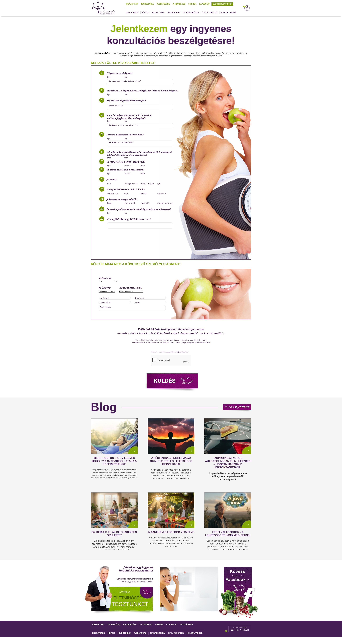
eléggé (144, 193)
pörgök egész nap (165, 203)
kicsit (126, 193)
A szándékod (179, 4)
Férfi (115, 281)
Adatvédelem (186, 625)
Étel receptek (209, 12)
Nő (101, 281)
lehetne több (129, 203)
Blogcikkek (158, 12)
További (237, 407)
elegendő (145, 203)
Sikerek (192, 4)
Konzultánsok (228, 12)
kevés (109, 203)
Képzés (145, 12)
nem (126, 77)
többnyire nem (130, 183)
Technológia (147, 4)
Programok (132, 12)
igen (109, 77)
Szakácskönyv (191, 12)
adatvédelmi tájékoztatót (176, 352)
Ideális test (132, 4)
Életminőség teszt (222, 4)
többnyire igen (147, 183)
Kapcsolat (204, 4)
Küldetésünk (163, 4)
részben (127, 165)
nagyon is (161, 193)
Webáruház (174, 12)
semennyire (112, 193)
